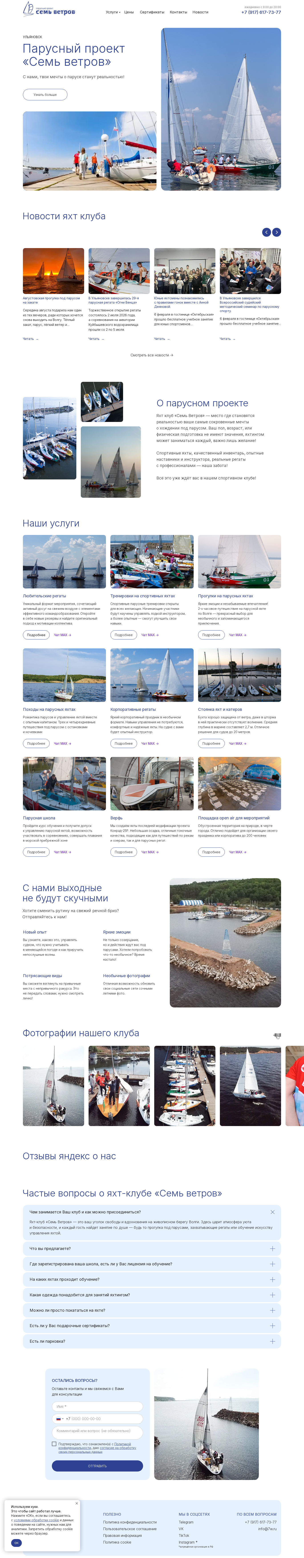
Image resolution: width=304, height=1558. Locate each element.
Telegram (186, 1522)
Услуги (112, 12)
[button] (45, 94)
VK (181, 1529)
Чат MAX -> (62, 635)
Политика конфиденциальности (130, 1522)
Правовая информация (122, 1535)
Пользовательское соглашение (130, 1529)
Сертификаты (152, 12)
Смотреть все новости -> (152, 355)
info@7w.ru (267, 1529)
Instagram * (188, 1542)
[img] (49, 9)
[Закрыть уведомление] (77, 1503)
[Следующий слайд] (276, 232)
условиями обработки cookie (36, 1520)
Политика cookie (117, 1542)
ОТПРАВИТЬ (97, 1466)
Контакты (178, 12)
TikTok (184, 1535)
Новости (200, 12)
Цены (129, 12)
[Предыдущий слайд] (266, 232)
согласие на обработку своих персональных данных (97, 1450)
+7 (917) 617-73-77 (261, 12)
